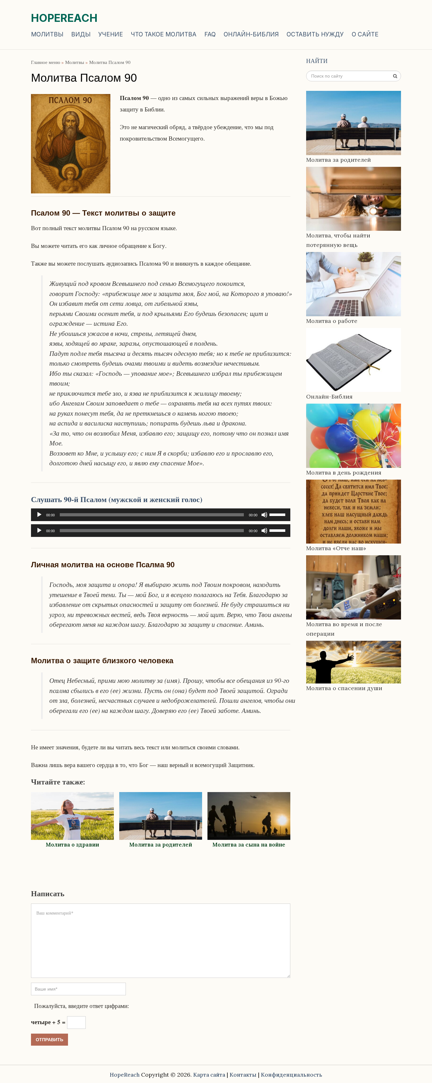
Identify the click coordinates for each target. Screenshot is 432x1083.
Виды (80, 34)
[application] (160, 514)
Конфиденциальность (291, 1074)
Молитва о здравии (72, 844)
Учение (110, 34)
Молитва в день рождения (343, 472)
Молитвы (47, 34)
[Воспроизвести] (39, 515)
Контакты (243, 1074)
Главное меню (45, 62)
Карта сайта (209, 1074)
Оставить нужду (315, 34)
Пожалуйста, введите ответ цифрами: (81, 1006)
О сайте (365, 34)
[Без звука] (264, 515)
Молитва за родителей (160, 844)
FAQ (210, 34)
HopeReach (64, 17)
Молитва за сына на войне (249, 844)
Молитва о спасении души (344, 688)
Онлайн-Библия (251, 34)
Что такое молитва (163, 34)
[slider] (278, 514)
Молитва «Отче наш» (336, 548)
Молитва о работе (331, 320)
